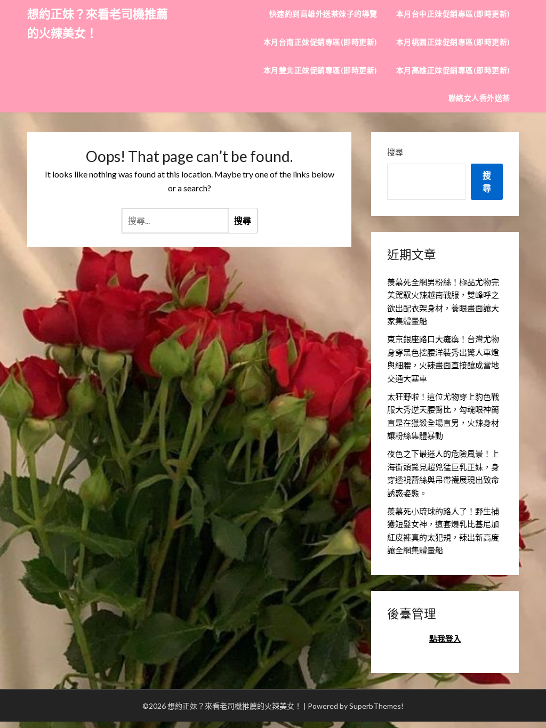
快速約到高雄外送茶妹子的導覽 (323, 13)
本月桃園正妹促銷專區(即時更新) (453, 41)
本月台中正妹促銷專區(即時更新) (453, 13)
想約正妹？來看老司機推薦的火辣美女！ (97, 23)
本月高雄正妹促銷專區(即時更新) (453, 70)
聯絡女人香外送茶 (479, 97)
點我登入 (445, 638)
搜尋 (395, 152)
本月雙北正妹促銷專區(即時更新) (320, 70)
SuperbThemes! (376, 705)
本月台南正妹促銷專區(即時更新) (320, 41)
